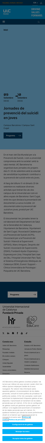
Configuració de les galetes (22, 424)
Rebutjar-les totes (22, 431)
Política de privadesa (17, 420)
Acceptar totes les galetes (22, 438)
